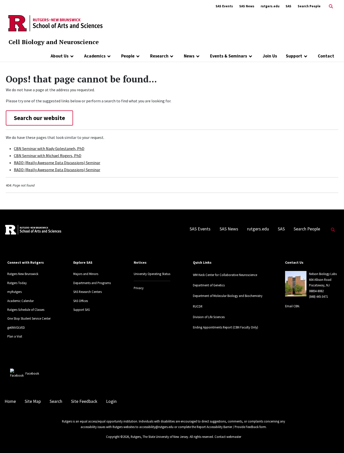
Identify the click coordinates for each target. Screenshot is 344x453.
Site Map (33, 401)
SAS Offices (80, 301)
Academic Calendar (20, 301)
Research (159, 56)
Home (10, 401)
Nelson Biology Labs (323, 274)
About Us (59, 56)
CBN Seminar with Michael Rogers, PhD (47, 155)
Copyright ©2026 (117, 437)
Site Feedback (84, 401)
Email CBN (292, 306)
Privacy (139, 288)
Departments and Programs (92, 283)
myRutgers (14, 292)
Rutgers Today (17, 283)
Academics (95, 56)
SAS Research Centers (87, 292)
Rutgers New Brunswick (22, 274)
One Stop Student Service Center (29, 318)
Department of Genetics (209, 285)
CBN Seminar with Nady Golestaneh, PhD (49, 148)
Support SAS (81, 310)
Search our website (39, 118)
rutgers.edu (270, 6)
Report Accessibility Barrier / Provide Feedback (228, 427)
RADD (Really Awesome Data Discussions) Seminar (57, 162)
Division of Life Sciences (209, 317)
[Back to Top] (333, 440)
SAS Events (224, 6)
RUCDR (197, 306)
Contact (326, 56)
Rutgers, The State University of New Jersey (159, 437)
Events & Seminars (228, 56)
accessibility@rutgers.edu (156, 427)
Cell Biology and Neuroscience (54, 42)
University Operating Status (152, 274)
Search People (309, 6)
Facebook (32, 373)
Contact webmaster (228, 437)
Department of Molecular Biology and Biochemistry (227, 296)
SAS (288, 6)
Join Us (270, 56)
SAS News (246, 6)
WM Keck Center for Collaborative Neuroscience (225, 275)
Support (294, 56)
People (127, 56)
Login (111, 401)
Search (56, 401)
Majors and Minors (85, 274)
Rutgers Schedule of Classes (25, 310)
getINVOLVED (16, 327)
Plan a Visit (14, 336)
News (189, 56)
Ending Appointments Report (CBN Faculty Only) (225, 327)
